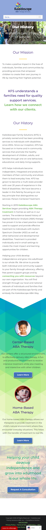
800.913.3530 (23, 522)
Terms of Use (21, 525)
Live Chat (9, 528)
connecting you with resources (18, 276)
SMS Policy (32, 525)
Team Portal (21, 527)
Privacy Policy (11, 525)
